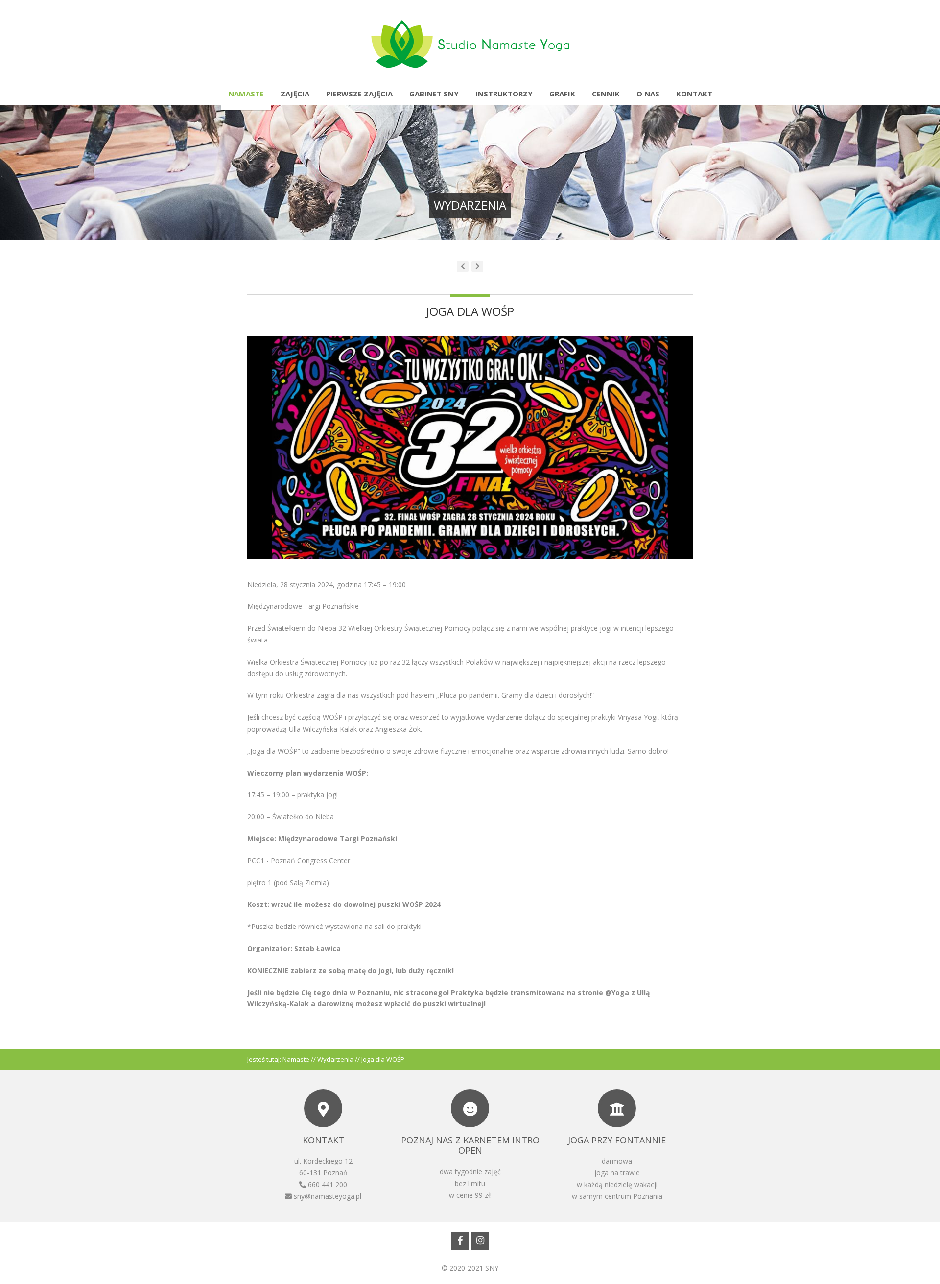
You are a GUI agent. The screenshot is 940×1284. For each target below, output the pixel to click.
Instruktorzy (504, 93)
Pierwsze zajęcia (359, 93)
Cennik (606, 93)
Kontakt (694, 93)
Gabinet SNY (434, 93)
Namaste (246, 93)
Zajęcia (295, 93)
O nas (647, 93)
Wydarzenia (335, 1059)
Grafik (562, 93)
